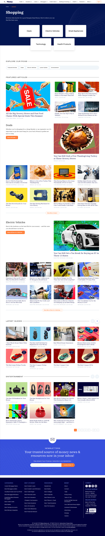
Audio (32, 402)
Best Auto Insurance (30, 497)
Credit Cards (53, 1)
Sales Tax (81, 97)
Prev (92, 378)
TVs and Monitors (59, 184)
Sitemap (66, 513)
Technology (41, 44)
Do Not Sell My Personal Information (70, 501)
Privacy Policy (68, 494)
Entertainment (55, 67)
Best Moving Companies (11, 510)
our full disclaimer (71, 527)
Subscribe (67, 465)
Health (74, 1)
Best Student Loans (30, 486)
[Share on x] (89, 486)
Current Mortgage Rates (11, 486)
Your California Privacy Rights (72, 504)
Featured (81, 1)
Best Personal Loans (30, 494)
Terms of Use (68, 497)
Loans (35, 1)
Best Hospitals (48, 494)
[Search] (4, 2)
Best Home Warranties (30, 508)
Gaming (79, 402)
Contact (66, 489)
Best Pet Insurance (49, 506)
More (88, 1)
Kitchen (80, 207)
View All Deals (11, 137)
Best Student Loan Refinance (33, 489)
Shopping (14, 6)
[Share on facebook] (86, 486)
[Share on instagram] (93, 486)
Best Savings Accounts (11, 507)
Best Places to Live (49, 497)
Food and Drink (11, 118)
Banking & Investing (64, 1)
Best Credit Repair (29, 491)
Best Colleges (48, 491)
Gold (56, 97)
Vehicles (80, 184)
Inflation (9, 424)
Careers (66, 515)
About (66, 486)
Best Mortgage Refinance (12, 494)
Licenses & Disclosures (70, 507)
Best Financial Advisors (31, 511)
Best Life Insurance (30, 506)
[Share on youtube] (96, 486)
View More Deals (52, 213)
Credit (20, 1)
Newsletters (47, 486)
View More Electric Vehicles (52, 310)
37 (94, 430)
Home (7, 6)
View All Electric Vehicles (14, 232)
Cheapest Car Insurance (31, 500)
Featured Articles (12, 67)
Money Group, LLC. (45, 523)
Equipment (33, 346)
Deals (29, 31)
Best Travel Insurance (50, 503)
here (72, 531)
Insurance (28, 1)
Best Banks (8, 504)
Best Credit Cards (9, 501)
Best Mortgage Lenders (11, 489)
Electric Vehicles (52, 31)
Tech (7, 402)
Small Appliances (76, 31)
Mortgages (43, 1)
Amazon (80, 117)
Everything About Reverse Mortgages (12, 498)
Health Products (64, 44)
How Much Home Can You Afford (13, 491)
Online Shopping (11, 184)
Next (97, 378)
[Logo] (9, 2)
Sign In (98, 1)
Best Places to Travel (50, 500)
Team (65, 491)
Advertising (67, 510)
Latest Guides (44, 67)
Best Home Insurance (30, 503)
